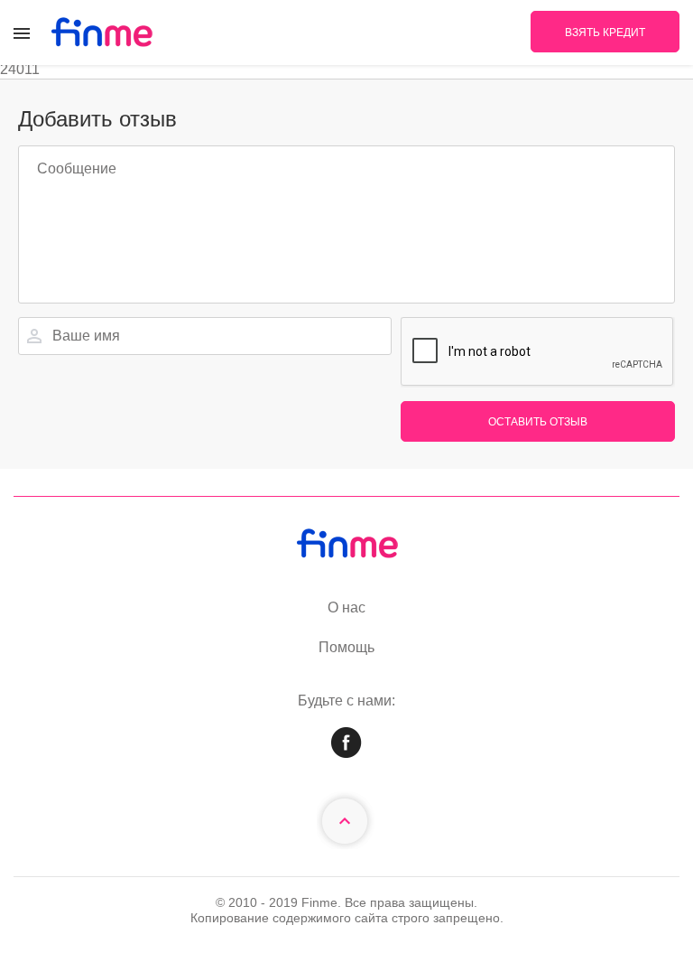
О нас (346, 607)
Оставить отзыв (537, 422)
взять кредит (605, 32)
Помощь (346, 647)
